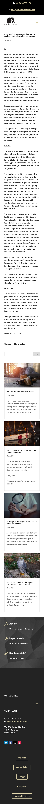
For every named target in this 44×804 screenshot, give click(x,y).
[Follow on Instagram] (19, 742)
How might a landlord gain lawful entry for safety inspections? (22, 522)
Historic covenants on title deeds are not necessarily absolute (21, 451)
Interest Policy (22, 767)
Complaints (22, 786)
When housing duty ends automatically (20, 391)
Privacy (22, 777)
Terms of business (22, 796)
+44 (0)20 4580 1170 (23, 3)
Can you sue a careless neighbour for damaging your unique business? (20, 583)
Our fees (22, 757)
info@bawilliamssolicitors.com (23, 10)
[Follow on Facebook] (10, 742)
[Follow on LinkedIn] (6, 742)
